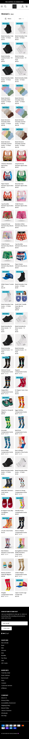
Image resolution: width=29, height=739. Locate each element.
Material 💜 (16, 733)
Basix (2, 645)
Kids (2, 653)
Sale (2, 660)
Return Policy (5, 708)
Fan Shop (4, 658)
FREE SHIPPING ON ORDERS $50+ (14, 2)
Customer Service (6, 685)
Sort (20, 19)
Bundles (3, 655)
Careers (3, 683)
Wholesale (4, 713)
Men (2, 648)
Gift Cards (4, 663)
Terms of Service (6, 710)
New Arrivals (4, 643)
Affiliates (4, 688)
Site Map (4, 715)
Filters (9, 19)
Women (3, 650)
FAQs (2, 680)
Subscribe (6, 628)
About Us (4, 698)
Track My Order (5, 673)
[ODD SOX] (14, 6)
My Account (4, 678)
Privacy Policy (5, 700)
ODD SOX (7, 733)
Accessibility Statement (8, 703)
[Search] (5, 6)
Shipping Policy (5, 705)
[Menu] (2, 6)
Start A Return (5, 675)
